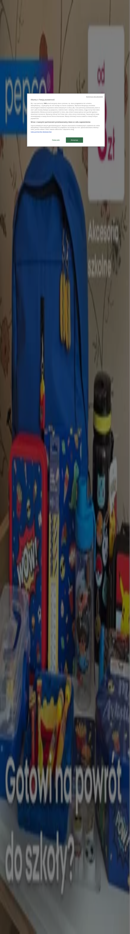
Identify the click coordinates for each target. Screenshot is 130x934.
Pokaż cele (56, 140)
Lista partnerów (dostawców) (41, 132)
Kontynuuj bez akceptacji (94, 97)
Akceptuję (74, 140)
